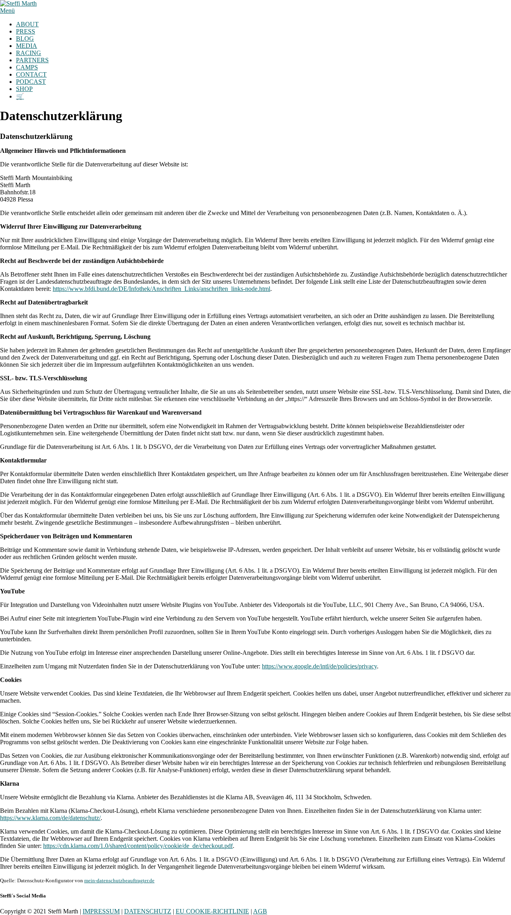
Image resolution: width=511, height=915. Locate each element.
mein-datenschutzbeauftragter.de (119, 880)
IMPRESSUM (101, 911)
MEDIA (26, 45)
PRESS (25, 31)
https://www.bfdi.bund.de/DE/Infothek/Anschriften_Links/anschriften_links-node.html (161, 288)
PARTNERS (32, 60)
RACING (28, 52)
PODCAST (31, 81)
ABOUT (27, 24)
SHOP (24, 88)
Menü (7, 10)
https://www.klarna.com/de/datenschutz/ (50, 817)
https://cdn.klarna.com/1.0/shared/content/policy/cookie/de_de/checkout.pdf (138, 845)
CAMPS (27, 67)
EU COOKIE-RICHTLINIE (212, 911)
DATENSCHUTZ (147, 911)
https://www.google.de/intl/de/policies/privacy (319, 666)
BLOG (25, 38)
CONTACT (31, 74)
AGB (260, 911)
